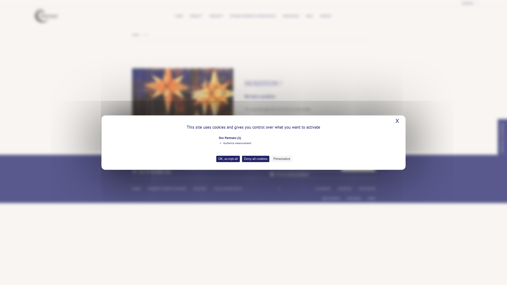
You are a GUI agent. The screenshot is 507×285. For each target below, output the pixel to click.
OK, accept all (228, 159)
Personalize (282, 159)
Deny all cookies (255, 159)
